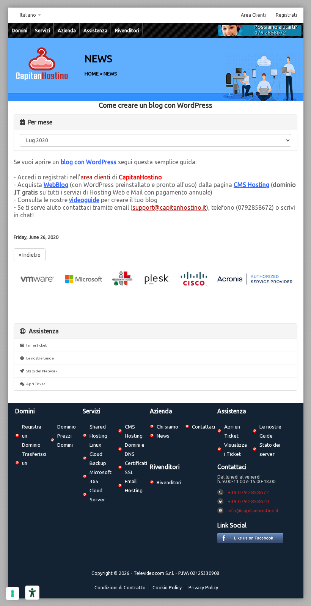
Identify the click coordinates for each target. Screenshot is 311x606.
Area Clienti (253, 15)
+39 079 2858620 (248, 501)
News (110, 73)
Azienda (67, 30)
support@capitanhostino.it (169, 207)
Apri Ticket (35, 384)
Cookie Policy (167, 587)
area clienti (95, 177)
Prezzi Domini (65, 440)
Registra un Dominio (31, 436)
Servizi (42, 30)
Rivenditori (127, 30)
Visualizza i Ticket (235, 449)
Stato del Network (41, 371)
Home (92, 73)
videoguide (84, 199)
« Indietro (30, 255)
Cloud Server (97, 494)
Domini (19, 30)
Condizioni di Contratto (120, 587)
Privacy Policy (203, 587)
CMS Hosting (251, 184)
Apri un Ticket (232, 431)
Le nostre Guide (39, 358)
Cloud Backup (98, 458)
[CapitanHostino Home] (42, 79)
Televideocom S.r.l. (154, 573)
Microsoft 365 (101, 476)
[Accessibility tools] (32, 593)
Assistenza (95, 30)
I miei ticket (36, 345)
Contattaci (203, 427)
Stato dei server (269, 449)
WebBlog (56, 184)
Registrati (286, 15)
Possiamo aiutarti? (276, 30)
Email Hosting (134, 485)
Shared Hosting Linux (98, 436)
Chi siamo (167, 427)
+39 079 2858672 (248, 492)
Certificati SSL (136, 467)
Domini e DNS (135, 449)
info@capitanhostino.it (253, 510)
